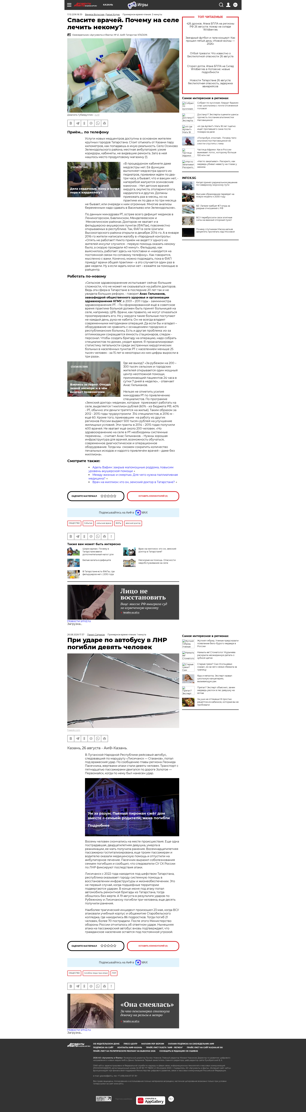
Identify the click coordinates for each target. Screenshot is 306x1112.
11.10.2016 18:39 (74, 14)
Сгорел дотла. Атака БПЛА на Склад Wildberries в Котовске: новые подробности (210, 69)
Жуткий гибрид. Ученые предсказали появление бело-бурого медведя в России (218, 643)
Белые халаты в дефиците (97, 560)
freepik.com (73, 730)
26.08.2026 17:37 (75, 634)
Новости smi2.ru (79, 621)
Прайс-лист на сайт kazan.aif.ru (205, 1047)
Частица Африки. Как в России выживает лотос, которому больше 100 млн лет (216, 152)
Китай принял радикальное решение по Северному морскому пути (216, 183)
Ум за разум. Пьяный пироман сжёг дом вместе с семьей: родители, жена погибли (129, 815)
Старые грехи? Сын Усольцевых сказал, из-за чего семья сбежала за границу (217, 667)
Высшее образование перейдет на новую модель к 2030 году (215, 195)
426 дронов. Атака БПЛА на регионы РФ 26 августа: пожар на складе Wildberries (210, 26)
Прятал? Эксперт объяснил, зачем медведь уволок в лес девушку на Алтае (216, 690)
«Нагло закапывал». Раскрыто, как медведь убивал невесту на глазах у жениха (217, 164)
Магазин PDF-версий (152, 1044)
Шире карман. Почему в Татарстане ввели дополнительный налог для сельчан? (90, 553)
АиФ (97, 114)
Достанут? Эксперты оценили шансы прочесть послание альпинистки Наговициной (217, 117)
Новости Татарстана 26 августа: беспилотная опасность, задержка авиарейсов (210, 83)
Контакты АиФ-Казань (129, 1047)
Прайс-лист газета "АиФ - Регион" (164, 1047)
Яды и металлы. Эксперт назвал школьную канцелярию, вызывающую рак (214, 678)
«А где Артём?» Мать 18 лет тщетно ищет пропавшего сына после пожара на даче (216, 129)
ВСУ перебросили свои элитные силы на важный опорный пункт (214, 218)
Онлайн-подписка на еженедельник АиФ (191, 1044)
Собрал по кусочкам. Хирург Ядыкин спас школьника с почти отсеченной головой (217, 105)
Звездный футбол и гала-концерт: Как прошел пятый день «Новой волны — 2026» (210, 40)
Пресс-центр (130, 1044)
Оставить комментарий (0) (153, 496)
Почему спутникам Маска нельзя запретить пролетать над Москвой (215, 230)
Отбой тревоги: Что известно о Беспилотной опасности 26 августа (210, 55)
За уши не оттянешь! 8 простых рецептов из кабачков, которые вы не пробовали (218, 702)
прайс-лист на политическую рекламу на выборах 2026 (124, 1051)
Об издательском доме (106, 1044)
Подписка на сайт (103, 1047)
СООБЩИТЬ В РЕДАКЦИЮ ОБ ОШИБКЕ (178, 1051)
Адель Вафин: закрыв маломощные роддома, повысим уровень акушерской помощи (131, 469)
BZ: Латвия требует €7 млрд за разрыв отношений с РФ (213, 207)
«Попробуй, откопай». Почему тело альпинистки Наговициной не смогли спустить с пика (216, 141)
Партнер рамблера (123, 1099)
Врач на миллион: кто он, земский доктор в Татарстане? (133, 482)
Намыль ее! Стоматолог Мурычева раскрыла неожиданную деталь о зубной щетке (216, 655)
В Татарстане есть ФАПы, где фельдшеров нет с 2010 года (99, 573)
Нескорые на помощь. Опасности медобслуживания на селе (157, 561)
